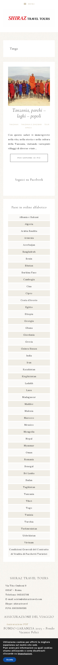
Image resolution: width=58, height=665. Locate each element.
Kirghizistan (29, 376)
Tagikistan (29, 487)
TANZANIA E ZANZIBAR (31, 124)
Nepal (29, 438)
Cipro (29, 293)
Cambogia (29, 279)
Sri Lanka (29, 473)
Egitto (29, 307)
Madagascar (29, 397)
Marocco (29, 417)
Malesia (29, 411)
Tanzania (13, 124)
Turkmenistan (29, 528)
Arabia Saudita (29, 231)
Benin (29, 258)
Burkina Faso (29, 272)
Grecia (29, 341)
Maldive (29, 404)
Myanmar (29, 445)
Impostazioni (25, 653)
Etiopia (29, 314)
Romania (29, 459)
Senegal (29, 466)
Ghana (29, 327)
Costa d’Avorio (29, 300)
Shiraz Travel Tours (29, 18)
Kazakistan (29, 369)
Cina (29, 286)
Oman (29, 452)
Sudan (29, 480)
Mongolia (29, 431)
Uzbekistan (29, 535)
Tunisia (29, 514)
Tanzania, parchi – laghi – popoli (29, 113)
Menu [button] (31, 4)
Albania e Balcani (29, 217)
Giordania (29, 334)
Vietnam (29, 542)
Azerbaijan (29, 244)
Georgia (29, 321)
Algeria (29, 224)
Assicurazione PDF (17, 624)
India (29, 355)
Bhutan (29, 265)
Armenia (29, 237)
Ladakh (29, 383)
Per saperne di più (29, 158)
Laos (29, 390)
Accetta (9, 659)
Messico (29, 424)
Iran (29, 362)
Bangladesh (29, 251)
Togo (29, 507)
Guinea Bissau (29, 348)
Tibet (29, 501)
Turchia (29, 521)
